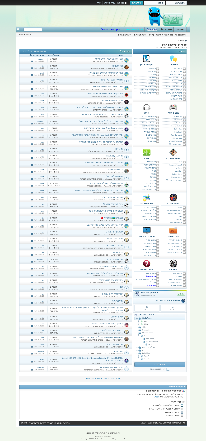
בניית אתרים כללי (175, 240)
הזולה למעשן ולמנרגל (174, 78)
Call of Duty (178, 123)
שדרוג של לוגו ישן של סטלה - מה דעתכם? (105, 225)
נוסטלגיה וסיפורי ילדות (174, 87)
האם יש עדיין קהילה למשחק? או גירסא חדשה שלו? (101, 121)
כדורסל (153, 177)
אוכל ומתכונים (150, 87)
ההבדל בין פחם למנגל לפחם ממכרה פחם (104, 273)
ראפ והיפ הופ (151, 135)
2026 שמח (118, 253)
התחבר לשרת (160, 364)
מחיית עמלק (117, 301)
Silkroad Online (176, 177)
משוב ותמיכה (151, 273)
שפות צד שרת (177, 246)
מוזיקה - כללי (151, 120)
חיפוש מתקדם (25, 35)
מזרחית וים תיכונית (149, 117)
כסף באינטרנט (150, 246)
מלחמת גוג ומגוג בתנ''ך (112, 197)
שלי (121, 287)
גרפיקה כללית (150, 213)
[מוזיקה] (147, 107)
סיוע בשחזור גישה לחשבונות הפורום (107, 87)
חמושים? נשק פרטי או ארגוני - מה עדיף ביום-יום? (102, 114)
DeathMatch (177, 273)
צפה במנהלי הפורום (93, 379)
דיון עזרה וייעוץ (146, 65)
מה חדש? (166, 29)
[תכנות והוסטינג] (173, 231)
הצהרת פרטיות (46, 423)
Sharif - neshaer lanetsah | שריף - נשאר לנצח (103, 128)
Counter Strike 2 (176, 126)
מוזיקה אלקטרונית (149, 126)
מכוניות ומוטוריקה (149, 189)
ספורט (146, 158)
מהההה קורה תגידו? (114, 156)
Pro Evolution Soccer (174, 210)
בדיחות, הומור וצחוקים (174, 93)
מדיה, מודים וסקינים (175, 282)
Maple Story (178, 171)
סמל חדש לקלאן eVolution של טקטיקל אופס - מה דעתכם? (97, 135)
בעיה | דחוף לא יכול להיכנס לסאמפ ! (106, 324)
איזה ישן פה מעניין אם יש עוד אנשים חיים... (105, 94)
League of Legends (175, 165)
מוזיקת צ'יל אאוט (149, 129)
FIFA (180, 216)
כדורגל (153, 174)
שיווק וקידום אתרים (175, 249)
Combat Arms (177, 138)
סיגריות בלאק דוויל (115, 177)
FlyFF (180, 162)
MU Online (178, 168)
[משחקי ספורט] (173, 197)
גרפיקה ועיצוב (146, 203)
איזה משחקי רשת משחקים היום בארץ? (106, 73)
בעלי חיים (152, 78)
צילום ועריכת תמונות (148, 210)
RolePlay (179, 276)
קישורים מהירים (124, 35)
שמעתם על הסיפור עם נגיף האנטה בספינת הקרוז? (101, 142)
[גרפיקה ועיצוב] (147, 197)
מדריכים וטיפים (150, 255)
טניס (154, 171)
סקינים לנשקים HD (115, 246)
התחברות (136, 3)
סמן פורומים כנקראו (112, 379)
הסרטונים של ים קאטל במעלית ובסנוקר (105, 184)
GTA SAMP (173, 269)
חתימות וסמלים (150, 207)
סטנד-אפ (179, 84)
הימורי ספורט (151, 183)
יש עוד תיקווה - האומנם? (112, 101)
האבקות (153, 180)
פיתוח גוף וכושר (150, 165)
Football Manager (176, 222)
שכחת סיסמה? (109, 3)
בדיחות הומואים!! (115, 170)
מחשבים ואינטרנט (147, 236)
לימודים (153, 75)
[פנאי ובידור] (173, 59)
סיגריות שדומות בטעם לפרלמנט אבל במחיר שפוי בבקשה (98, 338)
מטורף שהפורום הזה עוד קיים (110, 266)
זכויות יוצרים (34, 423)
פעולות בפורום (140, 35)
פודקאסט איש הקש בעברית (111, 280)
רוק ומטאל (152, 141)
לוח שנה (159, 35)
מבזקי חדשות (151, 84)
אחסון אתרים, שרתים (174, 252)
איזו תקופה (118, 351)
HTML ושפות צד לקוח (174, 243)
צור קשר (66, 423)
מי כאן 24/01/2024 (114, 344)
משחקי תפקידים (173, 158)
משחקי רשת (173, 113)
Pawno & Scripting (175, 279)
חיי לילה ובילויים (176, 99)
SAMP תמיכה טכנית (175, 285)
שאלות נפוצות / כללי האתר (175, 35)
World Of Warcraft (175, 141)
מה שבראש (178, 69)
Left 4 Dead (178, 129)
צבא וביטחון (151, 81)
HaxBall (179, 207)
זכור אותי (120, 3)
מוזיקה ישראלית (150, 132)
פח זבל (153, 282)
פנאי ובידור (173, 65)
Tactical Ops (178, 117)
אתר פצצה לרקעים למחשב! (110, 367)
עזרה (99, 3)
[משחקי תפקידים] (173, 152)
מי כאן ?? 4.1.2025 (115, 259)
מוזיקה (147, 113)
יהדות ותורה (151, 72)
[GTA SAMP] (173, 263)
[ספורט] (147, 152)
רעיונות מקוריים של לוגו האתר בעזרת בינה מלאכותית (100, 108)
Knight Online (177, 174)
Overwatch (178, 120)
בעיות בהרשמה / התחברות (146, 279)
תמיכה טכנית (151, 240)
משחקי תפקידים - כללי (174, 180)
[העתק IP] (168, 369)
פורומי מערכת (146, 269)
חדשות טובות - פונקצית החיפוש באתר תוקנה (103, 163)
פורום (180, 29)
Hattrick (179, 219)
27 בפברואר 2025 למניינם (111, 331)
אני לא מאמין (117, 66)
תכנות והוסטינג (173, 236)
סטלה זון (58, 423)
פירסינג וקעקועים (176, 81)
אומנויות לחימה (150, 186)
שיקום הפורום (117, 317)
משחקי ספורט (173, 203)
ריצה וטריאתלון (150, 168)
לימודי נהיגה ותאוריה (148, 93)
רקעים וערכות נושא (149, 216)
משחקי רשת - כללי (175, 144)
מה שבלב (152, 69)
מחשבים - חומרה (149, 249)
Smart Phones (151, 252)
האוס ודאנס (151, 138)
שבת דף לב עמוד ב (114, 232)
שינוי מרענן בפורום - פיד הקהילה (109, 59)
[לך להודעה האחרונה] (32, 61)
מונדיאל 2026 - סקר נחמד (111, 80)
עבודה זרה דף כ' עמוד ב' (112, 294)
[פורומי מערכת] (147, 263)
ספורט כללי (151, 162)
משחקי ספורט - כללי (175, 213)
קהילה (151, 35)
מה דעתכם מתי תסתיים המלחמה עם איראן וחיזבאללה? (98, 190)
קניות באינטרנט (150, 243)
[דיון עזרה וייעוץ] (147, 59)
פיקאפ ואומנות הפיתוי (148, 90)
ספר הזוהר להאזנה (115, 239)
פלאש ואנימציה (150, 219)
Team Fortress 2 (176, 135)
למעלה (24, 423)
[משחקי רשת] (173, 107)
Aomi (157, 397)
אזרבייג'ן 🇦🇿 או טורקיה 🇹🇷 (112, 218)
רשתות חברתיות (176, 90)
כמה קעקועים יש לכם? (113, 204)
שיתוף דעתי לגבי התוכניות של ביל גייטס (106, 211)
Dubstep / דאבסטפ (149, 123)
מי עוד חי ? (118, 149)
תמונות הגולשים (176, 75)
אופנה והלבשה (176, 96)
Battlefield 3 (178, 132)
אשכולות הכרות (176, 72)
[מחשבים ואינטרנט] (147, 231)
